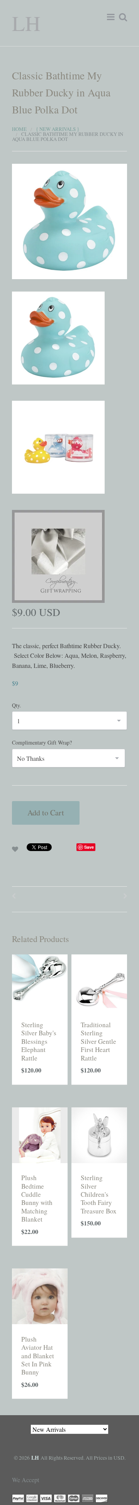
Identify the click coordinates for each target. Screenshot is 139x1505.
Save (89, 847)
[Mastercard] (60, 1498)
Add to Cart (45, 812)
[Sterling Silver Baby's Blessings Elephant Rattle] (40, 981)
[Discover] (101, 1498)
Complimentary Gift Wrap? (42, 742)
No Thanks (30, 758)
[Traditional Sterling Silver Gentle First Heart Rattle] (99, 981)
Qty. (16, 705)
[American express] (87, 1498)
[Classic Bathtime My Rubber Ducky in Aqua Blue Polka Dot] (69, 220)
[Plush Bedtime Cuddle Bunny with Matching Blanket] (40, 1134)
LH (26, 23)
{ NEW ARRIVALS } (57, 128)
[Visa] (46, 1498)
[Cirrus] (74, 1498)
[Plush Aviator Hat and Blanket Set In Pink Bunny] (40, 1295)
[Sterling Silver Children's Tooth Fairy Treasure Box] (99, 1134)
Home (19, 128)
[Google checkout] (32, 1498)
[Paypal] (18, 1498)
